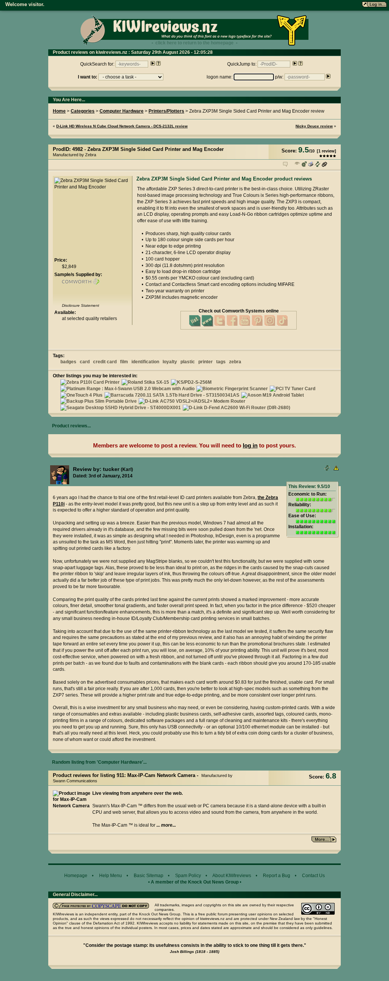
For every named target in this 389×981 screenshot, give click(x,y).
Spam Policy (188, 875)
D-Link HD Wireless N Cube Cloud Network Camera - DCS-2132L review (122, 126)
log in (250, 445)
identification (145, 361)
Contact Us (313, 875)
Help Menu (110, 875)
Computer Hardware (122, 111)
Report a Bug (276, 875)
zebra (235, 361)
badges (68, 361)
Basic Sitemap (148, 875)
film (124, 361)
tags (221, 361)
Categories (83, 111)
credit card (105, 361)
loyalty (170, 361)
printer (205, 361)
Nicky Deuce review (314, 126)
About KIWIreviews (231, 875)
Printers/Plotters (166, 111)
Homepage (75, 875)
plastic (187, 361)
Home (59, 111)
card (85, 361)
